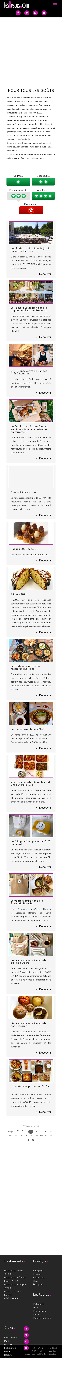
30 (41, 1135)
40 (46, 1135)
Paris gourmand (9, 1343)
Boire (35, 1281)
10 (30, 1131)
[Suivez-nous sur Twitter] (26, 12)
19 (31, 1135)
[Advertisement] (31, 51)
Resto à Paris (10, 1337)
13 (46, 1131)
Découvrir (45, 274)
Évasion (37, 1274)
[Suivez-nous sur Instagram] (35, 12)
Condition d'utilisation (9, 1374)
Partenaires (38, 1304)
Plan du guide (39, 1311)
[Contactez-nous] (44, 12)
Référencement (12, 1298)
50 (51, 1135)
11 (35, 1131)
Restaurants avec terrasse (12, 1293)
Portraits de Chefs (42, 1318)
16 (15, 1135)
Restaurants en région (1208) (15, 1286)
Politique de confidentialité (11, 1367)
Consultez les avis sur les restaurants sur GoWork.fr (11, 1384)
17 (20, 1135)
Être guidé (38, 1284)
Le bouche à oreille (10, 1350)
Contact (37, 1314)
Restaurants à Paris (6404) (13, 1272)
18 (25, 1135)
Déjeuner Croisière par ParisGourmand (11, 1358)
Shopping (38, 1270)
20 (36, 1135)
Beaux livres (39, 1277)
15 (10, 1135)
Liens (35, 1307)
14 (51, 1131)
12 (41, 1131)
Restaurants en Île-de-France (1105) (15, 1279)
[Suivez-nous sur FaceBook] (18, 12)
